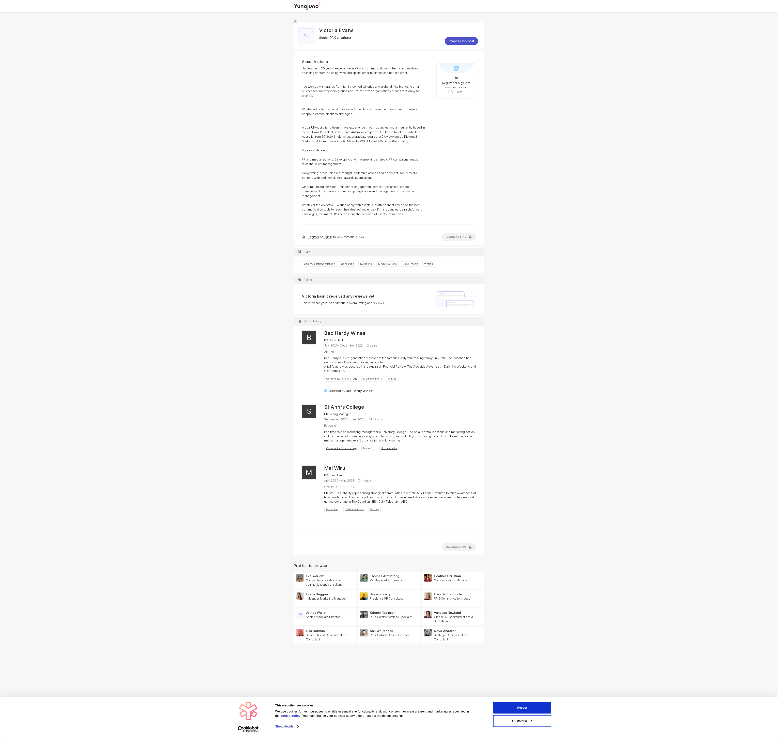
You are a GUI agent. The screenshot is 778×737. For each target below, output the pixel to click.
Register (448, 83)
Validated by (351, 391)
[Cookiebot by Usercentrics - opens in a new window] (248, 729)
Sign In (462, 83)
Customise (520, 721)
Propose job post (461, 41)
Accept (522, 707)
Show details (284, 726)
